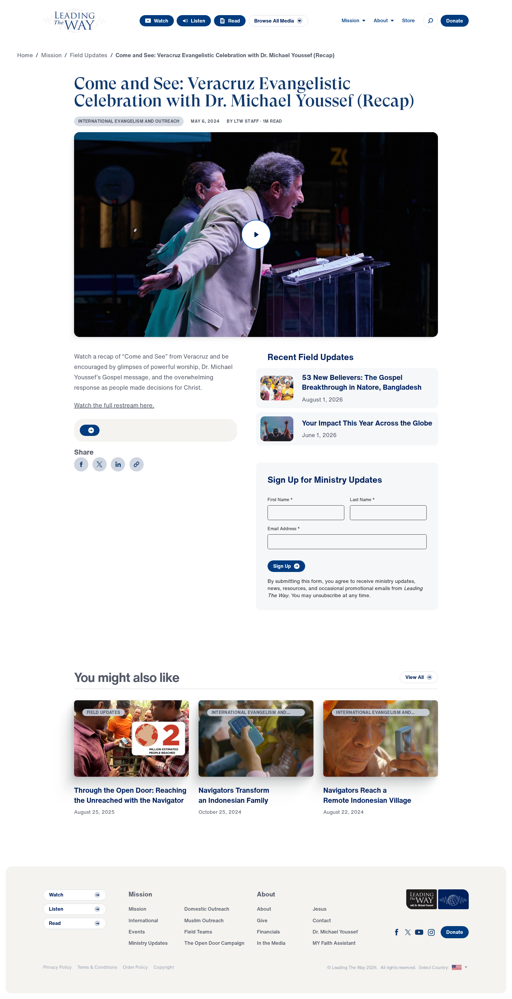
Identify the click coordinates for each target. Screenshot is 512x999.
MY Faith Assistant (334, 943)
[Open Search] (430, 21)
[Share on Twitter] (99, 464)
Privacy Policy (57, 967)
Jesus (320, 908)
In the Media (271, 943)
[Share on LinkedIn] (118, 464)
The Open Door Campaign (214, 943)
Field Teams (198, 931)
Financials (268, 931)
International (143, 920)
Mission (137, 908)
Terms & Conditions (97, 967)
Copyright (163, 967)
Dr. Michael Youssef (335, 931)
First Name (280, 499)
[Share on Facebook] (81, 464)
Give (262, 920)
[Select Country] (460, 967)
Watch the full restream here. (114, 405)
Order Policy (135, 967)
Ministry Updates (148, 943)
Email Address (284, 528)
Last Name (362, 499)
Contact (322, 920)
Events (137, 931)
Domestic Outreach (206, 908)
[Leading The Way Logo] (74, 21)
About (264, 908)
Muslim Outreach (204, 920)
